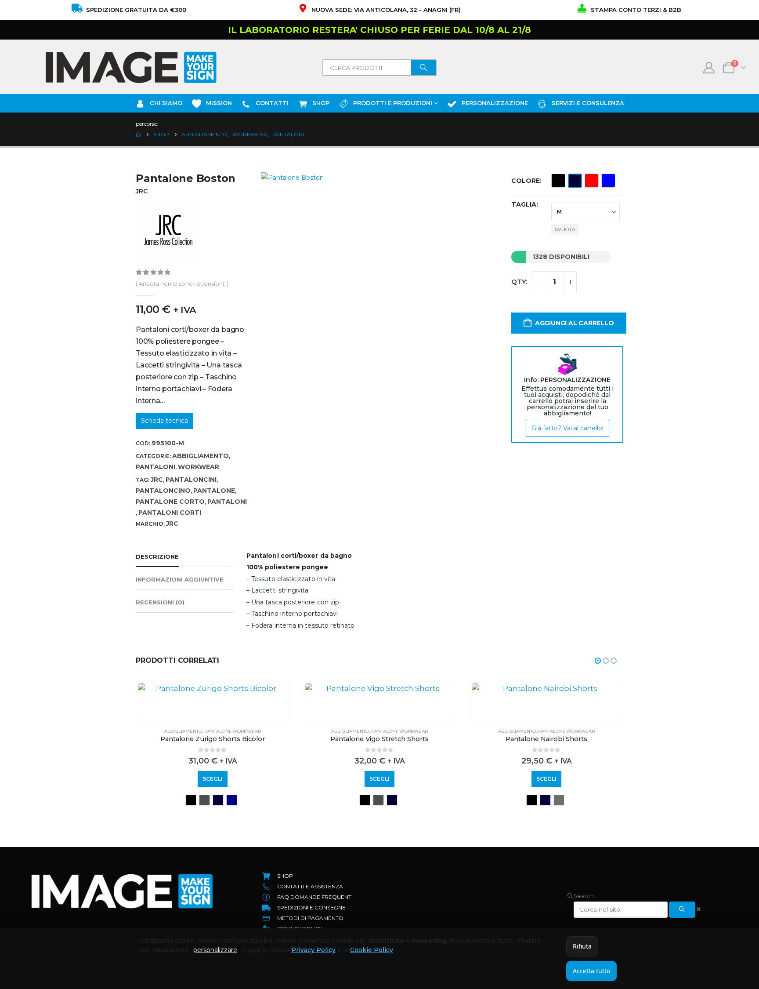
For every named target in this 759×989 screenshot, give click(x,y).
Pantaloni (155, 467)
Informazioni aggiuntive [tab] (180, 579)
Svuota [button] (565, 229)
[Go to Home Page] (138, 134)
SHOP (320, 102)
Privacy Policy (313, 950)
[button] (598, 660)
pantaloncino (163, 490)
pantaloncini (191, 480)
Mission (219, 102)
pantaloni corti (169, 512)
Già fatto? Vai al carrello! (567, 428)
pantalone (214, 490)
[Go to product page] (212, 688)
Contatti (272, 102)
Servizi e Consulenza (588, 102)
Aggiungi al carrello (574, 323)
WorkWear (198, 467)
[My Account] (709, 67)
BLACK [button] (558, 181)
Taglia (523, 204)
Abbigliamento (200, 456)
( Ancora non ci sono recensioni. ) (182, 283)
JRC (157, 480)
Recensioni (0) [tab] (160, 602)
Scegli (212, 778)
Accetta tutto (591, 971)
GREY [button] (211, 800)
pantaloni (227, 501)
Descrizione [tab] (157, 556)
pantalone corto (170, 501)
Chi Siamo (166, 102)
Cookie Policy (371, 950)
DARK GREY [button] (392, 800)
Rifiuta (582, 946)
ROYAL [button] (608, 181)
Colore (525, 181)
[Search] (423, 67)
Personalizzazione (495, 102)
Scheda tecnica (164, 421)
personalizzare (215, 950)
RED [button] (592, 181)
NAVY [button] (575, 181)
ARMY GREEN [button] (531, 800)
